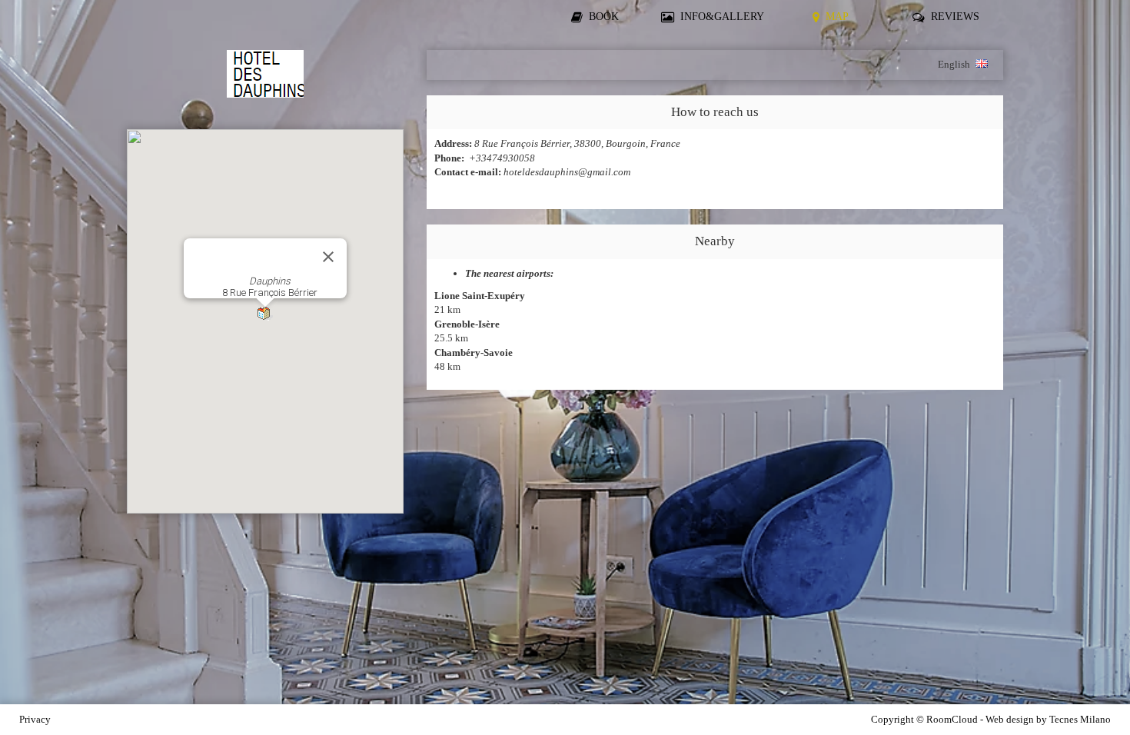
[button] (265, 314)
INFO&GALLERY (722, 16)
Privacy (35, 719)
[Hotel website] (265, 82)
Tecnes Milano (1080, 719)
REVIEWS (955, 16)
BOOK (604, 16)
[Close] (328, 256)
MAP (837, 16)
